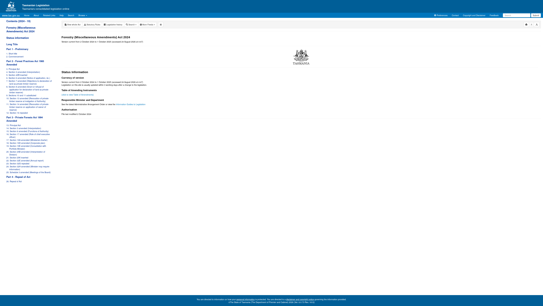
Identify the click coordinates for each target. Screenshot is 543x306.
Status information (17, 38)
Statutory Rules (93, 24)
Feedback (494, 15)
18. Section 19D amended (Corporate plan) (25, 143)
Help (62, 15)
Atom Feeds (148, 24)
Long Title (12, 44)
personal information (245, 299)
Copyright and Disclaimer (474, 15)
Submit (536, 15)
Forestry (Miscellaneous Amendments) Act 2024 (20, 29)
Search (71, 15)
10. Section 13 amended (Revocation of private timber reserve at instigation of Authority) (27, 100)
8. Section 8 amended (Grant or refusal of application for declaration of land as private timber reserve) (27, 89)
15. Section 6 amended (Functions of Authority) (27, 131)
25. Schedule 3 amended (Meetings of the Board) (28, 172)
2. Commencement (14, 56)
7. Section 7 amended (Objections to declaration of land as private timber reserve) (29, 82)
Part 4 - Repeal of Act (18, 176)
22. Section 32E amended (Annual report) (25, 160)
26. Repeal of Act (14, 181)
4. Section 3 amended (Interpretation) (23, 72)
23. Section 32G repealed (17, 163)
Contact (455, 15)
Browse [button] (82, 15)
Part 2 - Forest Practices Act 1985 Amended (25, 62)
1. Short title (11, 53)
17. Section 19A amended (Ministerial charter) (27, 140)
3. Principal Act (13, 69)
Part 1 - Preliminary (17, 49)
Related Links (49, 15)
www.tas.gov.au (11, 15)
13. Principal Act (13, 125)
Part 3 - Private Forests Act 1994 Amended (24, 119)
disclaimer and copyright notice (300, 299)
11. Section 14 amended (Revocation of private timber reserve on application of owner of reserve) (27, 107)
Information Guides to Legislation (131, 104)
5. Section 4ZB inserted (16, 75)
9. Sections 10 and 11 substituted (21, 95)
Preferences (442, 15)
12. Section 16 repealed (17, 112)
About (36, 15)
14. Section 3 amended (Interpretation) (23, 128)
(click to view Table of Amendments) (78, 94)
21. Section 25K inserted (17, 157)
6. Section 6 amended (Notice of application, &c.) (28, 77)
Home (28, 15)
